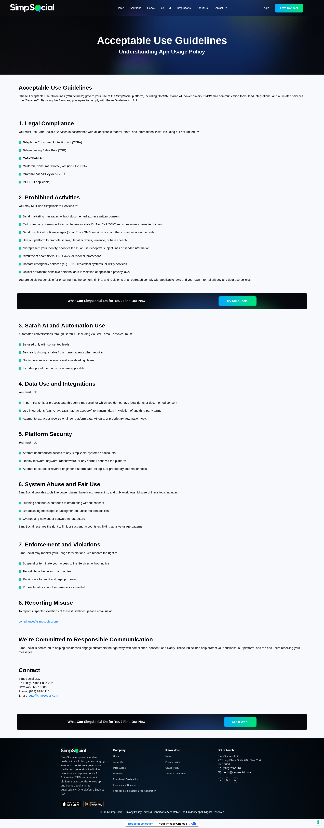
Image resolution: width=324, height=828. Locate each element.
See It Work (240, 722)
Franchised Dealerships (125, 779)
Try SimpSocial (237, 301)
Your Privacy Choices (173, 823)
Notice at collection (140, 823)
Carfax (151, 8)
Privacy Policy (172, 762)
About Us (202, 8)
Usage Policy (172, 767)
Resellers (118, 773)
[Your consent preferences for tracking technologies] (318, 822)
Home (120, 8)
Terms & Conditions (175, 773)
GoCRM (166, 8)
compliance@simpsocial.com (38, 621)
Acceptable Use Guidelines (182, 812)
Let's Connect (289, 8)
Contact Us (220, 8)
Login (265, 8)
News (168, 756)
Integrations (184, 8)
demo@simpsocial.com (237, 772)
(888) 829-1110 (232, 768)
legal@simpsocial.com (43, 695)
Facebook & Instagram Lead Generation (134, 790)
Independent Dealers (124, 785)
